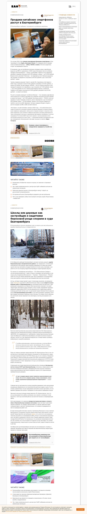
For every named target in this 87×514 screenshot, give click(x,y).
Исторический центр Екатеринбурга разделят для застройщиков (31, 194)
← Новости (14, 205)
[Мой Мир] (51, 141)
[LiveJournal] (53, 141)
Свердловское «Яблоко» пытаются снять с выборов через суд (68, 19)
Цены (18, 137)
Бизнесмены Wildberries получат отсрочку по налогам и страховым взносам (32, 183)
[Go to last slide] (13, 314)
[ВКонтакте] (45, 141)
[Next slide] (52, 314)
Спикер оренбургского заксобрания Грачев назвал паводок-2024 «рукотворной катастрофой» (66, 36)
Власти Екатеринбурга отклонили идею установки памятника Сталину (68, 28)
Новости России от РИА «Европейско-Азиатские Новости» (16, 6)
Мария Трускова (48, 15)
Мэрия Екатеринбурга (28, 447)
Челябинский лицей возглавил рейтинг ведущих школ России (67, 32)
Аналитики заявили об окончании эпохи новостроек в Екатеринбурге (67, 42)
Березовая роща (46, 447)
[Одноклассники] (47, 141)
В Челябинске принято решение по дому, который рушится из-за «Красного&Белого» (67, 23)
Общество (13, 137)
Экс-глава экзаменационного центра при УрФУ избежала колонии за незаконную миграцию (32, 187)
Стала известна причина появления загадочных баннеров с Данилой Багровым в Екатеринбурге (32, 495)
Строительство (38, 447)
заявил (33, 414)
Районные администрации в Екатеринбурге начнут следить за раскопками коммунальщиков (30, 191)
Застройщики (20, 447)
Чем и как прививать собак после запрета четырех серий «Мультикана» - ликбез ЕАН (33, 197)
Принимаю (80, 509)
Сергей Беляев (48, 208)
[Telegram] (49, 141)
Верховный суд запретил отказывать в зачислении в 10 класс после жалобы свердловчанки (32, 499)
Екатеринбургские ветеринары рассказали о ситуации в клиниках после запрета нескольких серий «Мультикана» (32, 491)
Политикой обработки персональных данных (18, 511)
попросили (16, 282)
